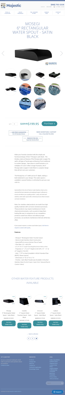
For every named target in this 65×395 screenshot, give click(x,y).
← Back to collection (32, 334)
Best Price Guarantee (52, 374)
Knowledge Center (34, 369)
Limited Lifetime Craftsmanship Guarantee (54, 370)
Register (49, 6)
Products (31, 360)
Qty (10, 124)
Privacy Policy (53, 377)
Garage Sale (46, 13)
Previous (3, 53)
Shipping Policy (54, 363)
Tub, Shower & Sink (34, 13)
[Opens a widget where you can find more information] (57, 392)
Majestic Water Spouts (15, 391)
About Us (31, 363)
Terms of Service (54, 378)
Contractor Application (35, 367)
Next (61, 53)
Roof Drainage (20, 13)
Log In (43, 6)
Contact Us (58, 13)
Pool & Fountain (7, 13)
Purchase (48, 123)
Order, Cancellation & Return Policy (55, 360)
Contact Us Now (5, 365)
